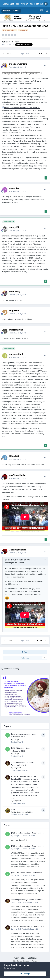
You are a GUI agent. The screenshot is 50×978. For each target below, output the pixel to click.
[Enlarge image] (21, 107)
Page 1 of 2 (25, 54)
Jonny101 (14, 227)
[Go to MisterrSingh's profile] (4, 331)
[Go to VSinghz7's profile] (7, 735)
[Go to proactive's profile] (4, 190)
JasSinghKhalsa (17, 475)
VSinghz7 (17, 739)
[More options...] (45, 65)
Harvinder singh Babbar (23, 812)
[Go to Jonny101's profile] (4, 229)
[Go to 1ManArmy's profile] (4, 293)
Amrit (13, 809)
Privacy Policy (19, 958)
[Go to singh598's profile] (4, 312)
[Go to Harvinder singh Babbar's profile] (7, 810)
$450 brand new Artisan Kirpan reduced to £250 (28, 833)
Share (26, 652)
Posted (17, 67)
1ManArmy (14, 291)
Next (41, 54)
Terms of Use (9, 968)
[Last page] (46, 54)
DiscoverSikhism (11, 42)
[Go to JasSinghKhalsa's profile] (4, 477)
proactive (14, 188)
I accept (26, 974)
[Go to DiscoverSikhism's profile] (4, 65)
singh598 (14, 310)
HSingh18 (14, 456)
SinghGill (17, 767)
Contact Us (32, 958)
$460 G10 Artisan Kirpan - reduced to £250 (26, 873)
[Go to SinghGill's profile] (7, 763)
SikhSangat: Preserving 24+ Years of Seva (23, 4)
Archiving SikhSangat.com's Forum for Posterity (27, 899)
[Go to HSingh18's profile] (4, 457)
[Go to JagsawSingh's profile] (4, 355)
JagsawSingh (16, 354)
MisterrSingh (16, 329)
